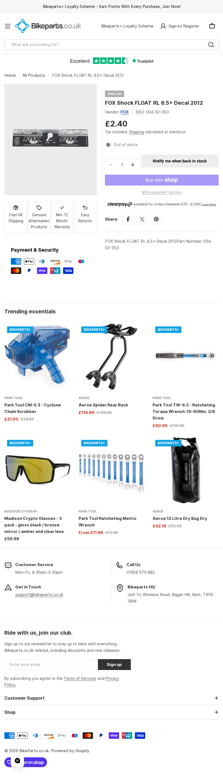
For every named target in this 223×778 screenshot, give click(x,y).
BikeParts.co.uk (34, 750)
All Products (34, 75)
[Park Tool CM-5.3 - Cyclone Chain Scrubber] (37, 357)
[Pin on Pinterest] (156, 219)
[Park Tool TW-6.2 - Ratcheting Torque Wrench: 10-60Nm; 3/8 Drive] (186, 357)
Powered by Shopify (70, 750)
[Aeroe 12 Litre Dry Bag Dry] (186, 470)
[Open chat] (17, 760)
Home (10, 75)
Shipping (136, 132)
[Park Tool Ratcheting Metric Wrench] (112, 470)
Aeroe (84, 398)
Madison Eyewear (20, 511)
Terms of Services (80, 678)
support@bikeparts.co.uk (39, 594)
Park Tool (13, 398)
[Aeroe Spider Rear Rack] (112, 357)
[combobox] (111, 44)
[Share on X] (142, 219)
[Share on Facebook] (128, 219)
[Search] (211, 44)
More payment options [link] (161, 192)
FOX (124, 112)
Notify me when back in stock (180, 161)
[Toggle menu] (7, 26)
